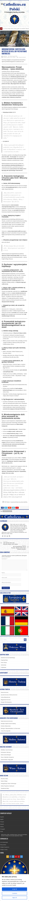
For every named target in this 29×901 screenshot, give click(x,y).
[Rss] (7, 856)
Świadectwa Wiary (5, 788)
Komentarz (4, 558)
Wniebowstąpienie (7, 511)
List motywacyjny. (4, 842)
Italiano (2, 826)
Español (2, 816)
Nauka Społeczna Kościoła (7, 721)
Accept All (14, 889)
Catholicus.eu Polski (14, 6)
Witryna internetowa (6, 582)
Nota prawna (3, 844)
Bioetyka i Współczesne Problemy (8, 723)
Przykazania (3, 667)
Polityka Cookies (4, 849)
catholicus (5, 56)
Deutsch (2, 824)
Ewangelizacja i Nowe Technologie (8, 783)
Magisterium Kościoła (5, 699)
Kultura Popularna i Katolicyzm (7, 786)
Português (2, 829)
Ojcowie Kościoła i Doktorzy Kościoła (9, 694)
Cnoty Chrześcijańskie (5, 730)
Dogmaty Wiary (4, 660)
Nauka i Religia (4, 781)
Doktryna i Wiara (6, 57)
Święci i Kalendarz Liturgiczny (7, 757)
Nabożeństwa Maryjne (6, 754)
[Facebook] (10, 856)
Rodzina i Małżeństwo (6, 726)
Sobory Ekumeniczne (5, 697)
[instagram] (21, 856)
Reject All (14, 897)
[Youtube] (18, 856)
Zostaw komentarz (22, 57)
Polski (1, 831)
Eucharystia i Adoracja (6, 752)
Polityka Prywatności (4, 847)
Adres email (4, 577)
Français (2, 821)
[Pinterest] (16, 856)
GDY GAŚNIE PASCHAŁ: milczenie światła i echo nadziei (10, 543)
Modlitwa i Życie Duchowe (7, 749)
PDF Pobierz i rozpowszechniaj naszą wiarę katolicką (15, 502)
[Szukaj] (25, 639)
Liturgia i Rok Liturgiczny (6, 702)
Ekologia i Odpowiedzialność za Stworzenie (10, 728)
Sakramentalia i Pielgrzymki (7, 759)
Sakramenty (3, 665)
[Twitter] (13, 856)
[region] (14, 887)
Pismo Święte (12, 57)
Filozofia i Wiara (4, 778)
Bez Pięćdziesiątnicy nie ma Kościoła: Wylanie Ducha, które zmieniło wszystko (18, 547)
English (1, 819)
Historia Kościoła (4, 692)
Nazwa (3, 572)
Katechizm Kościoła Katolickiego (8, 657)
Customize (14, 893)
